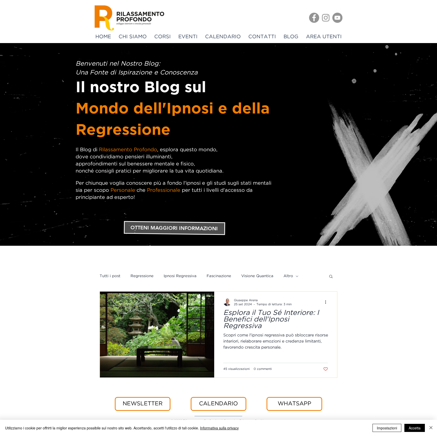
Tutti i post (110, 276)
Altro (288, 276)
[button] (331, 276)
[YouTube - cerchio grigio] (337, 18)
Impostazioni (387, 427)
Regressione (142, 276)
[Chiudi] (431, 428)
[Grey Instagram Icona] (326, 18)
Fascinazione (219, 276)
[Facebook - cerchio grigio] (314, 18)
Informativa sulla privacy (219, 427)
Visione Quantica (257, 276)
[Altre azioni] (327, 302)
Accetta (415, 427)
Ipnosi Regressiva (180, 276)
